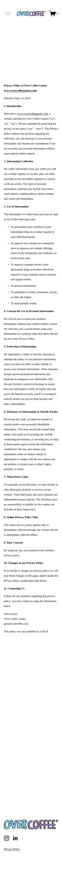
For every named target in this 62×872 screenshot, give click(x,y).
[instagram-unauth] (6, 838)
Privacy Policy (12, 849)
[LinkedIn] (15, 838)
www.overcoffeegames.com (32, 113)
